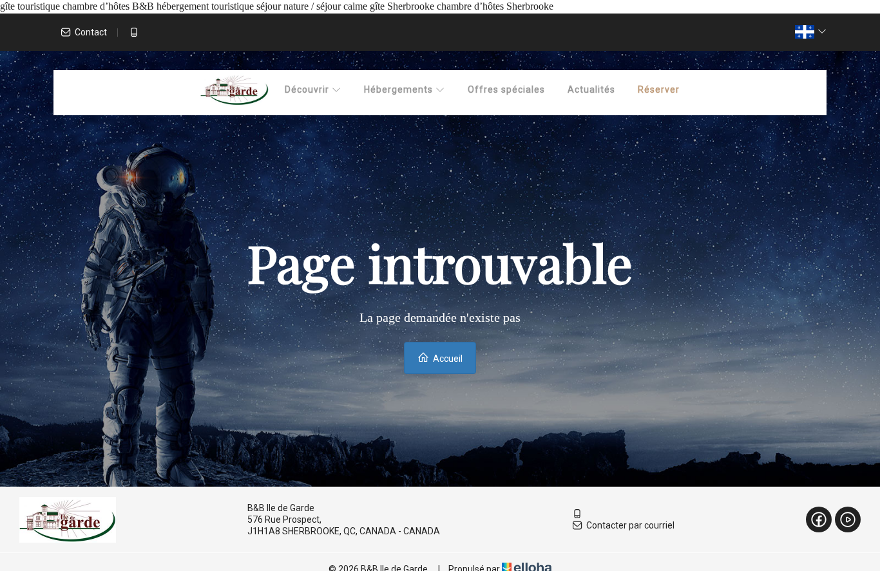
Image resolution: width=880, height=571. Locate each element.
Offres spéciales (506, 89)
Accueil (447, 358)
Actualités (591, 89)
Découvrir (308, 89)
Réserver (659, 89)
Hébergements (399, 89)
